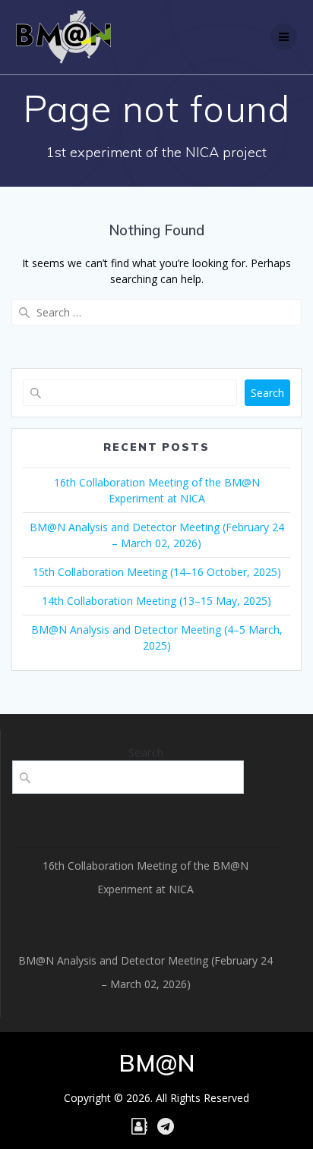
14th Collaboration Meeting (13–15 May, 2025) (156, 600)
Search (267, 393)
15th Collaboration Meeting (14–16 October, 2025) (157, 572)
